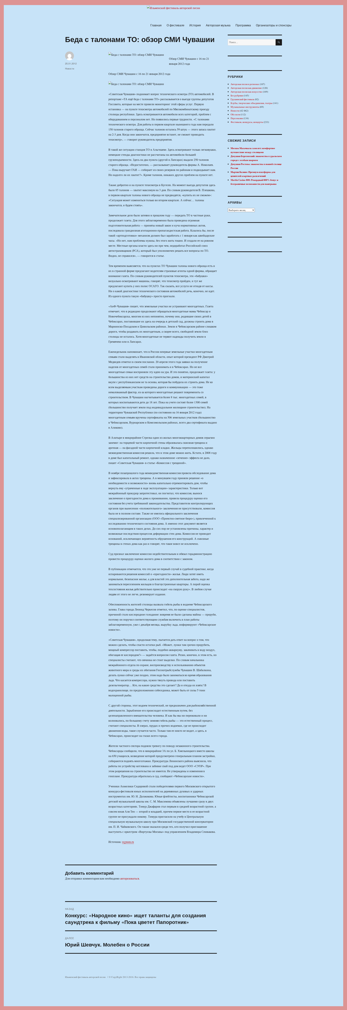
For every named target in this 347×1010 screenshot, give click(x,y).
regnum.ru (128, 842)
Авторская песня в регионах (245, 84)
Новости (69, 68)
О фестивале (175, 25)
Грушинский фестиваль (242, 99)
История (195, 25)
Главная (156, 25)
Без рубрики (237, 95)
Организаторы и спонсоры (274, 25)
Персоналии (237, 118)
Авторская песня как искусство (246, 91)
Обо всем (235, 114)
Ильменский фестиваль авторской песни (85, 977)
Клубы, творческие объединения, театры (251, 103)
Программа (243, 25)
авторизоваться (129, 878)
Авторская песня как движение (246, 88)
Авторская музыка (218, 25)
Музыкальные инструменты (245, 106)
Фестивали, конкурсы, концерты (247, 122)
